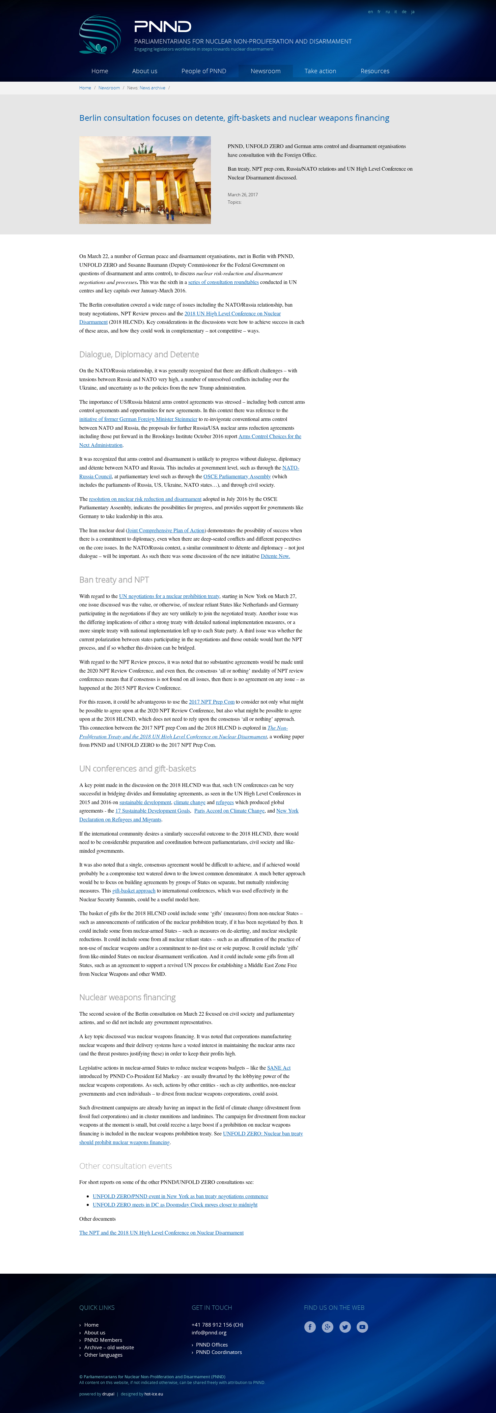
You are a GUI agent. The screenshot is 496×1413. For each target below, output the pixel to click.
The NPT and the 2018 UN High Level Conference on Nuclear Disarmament (161, 1232)
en (370, 11)
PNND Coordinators (219, 1352)
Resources (375, 71)
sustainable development (145, 802)
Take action (320, 71)
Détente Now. (275, 555)
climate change (189, 802)
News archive (152, 88)
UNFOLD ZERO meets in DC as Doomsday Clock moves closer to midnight (175, 1204)
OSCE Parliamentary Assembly (237, 476)
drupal (108, 1393)
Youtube (362, 1327)
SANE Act (279, 1067)
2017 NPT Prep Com (212, 701)
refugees (225, 802)
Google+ (328, 1327)
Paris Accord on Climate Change (229, 810)
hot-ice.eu (153, 1393)
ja (413, 11)
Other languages (103, 1354)
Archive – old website (109, 1347)
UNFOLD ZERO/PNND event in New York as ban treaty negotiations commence (180, 1195)
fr (379, 11)
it (395, 11)
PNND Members (103, 1339)
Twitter (345, 1327)
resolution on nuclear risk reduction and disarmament (145, 498)
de (404, 11)
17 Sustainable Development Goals (152, 810)
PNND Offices (212, 1344)
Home (99, 71)
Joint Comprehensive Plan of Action (166, 530)
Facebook (310, 1327)
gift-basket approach (134, 890)
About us (144, 71)
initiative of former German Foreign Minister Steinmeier (138, 418)
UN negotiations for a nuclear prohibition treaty (169, 595)
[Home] (100, 53)
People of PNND (204, 71)
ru (388, 11)
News (132, 88)
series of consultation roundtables (223, 281)
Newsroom (266, 71)
